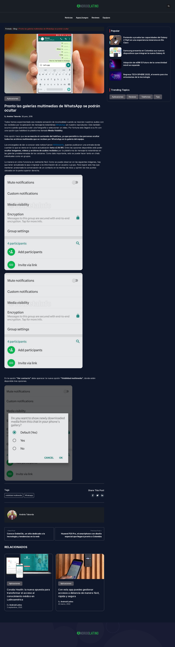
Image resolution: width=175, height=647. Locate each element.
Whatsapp (29, 495)
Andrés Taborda (14, 116)
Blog (15, 29)
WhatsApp (60, 125)
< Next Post (11, 531)
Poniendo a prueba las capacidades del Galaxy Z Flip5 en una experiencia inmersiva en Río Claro (145, 40)
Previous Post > (96, 531)
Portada (8, 29)
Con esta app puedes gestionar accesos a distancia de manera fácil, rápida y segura (78, 593)
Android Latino (15, 605)
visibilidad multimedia (13, 495)
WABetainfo (58, 145)
